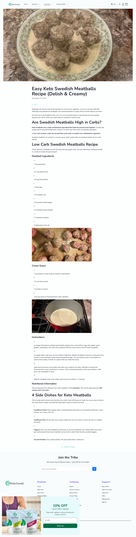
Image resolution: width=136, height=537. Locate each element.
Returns (104, 502)
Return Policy (73, 493)
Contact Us (105, 493)
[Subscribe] (94, 469)
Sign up (60, 525)
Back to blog (69, 447)
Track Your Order (107, 490)
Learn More (40, 493)
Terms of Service (74, 490)
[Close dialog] (77, 499)
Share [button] (35, 104)
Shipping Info (106, 499)
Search (71, 486)
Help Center (105, 486)
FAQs (103, 496)
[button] (36, 4)
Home (39, 486)
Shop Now (40, 490)
